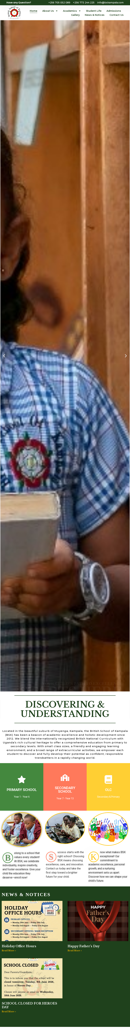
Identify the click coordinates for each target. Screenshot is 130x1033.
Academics (70, 10)
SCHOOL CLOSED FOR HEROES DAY (29, 1005)
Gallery (75, 14)
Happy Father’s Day (84, 946)
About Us (48, 10)
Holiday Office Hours (19, 946)
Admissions (113, 10)
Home (33, 10)
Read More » (9, 950)
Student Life (93, 10)
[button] (4, 356)
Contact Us (117, 14)
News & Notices (94, 14)
